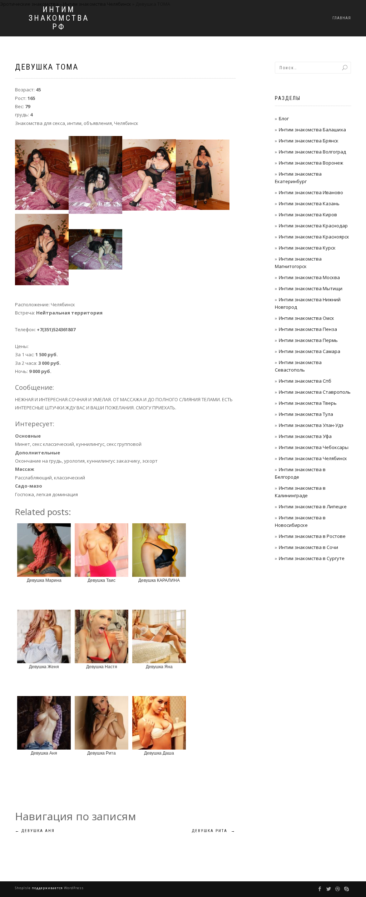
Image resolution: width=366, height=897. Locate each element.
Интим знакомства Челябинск (313, 458)
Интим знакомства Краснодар (313, 225)
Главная (341, 18)
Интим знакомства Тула (306, 414)
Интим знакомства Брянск (308, 140)
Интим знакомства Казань (309, 203)
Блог (284, 118)
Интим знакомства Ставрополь (315, 392)
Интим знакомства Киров (308, 214)
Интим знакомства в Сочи (308, 547)
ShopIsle (23, 888)
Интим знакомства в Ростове (312, 536)
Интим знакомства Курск (307, 248)
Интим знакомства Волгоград (312, 151)
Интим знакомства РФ (59, 18)
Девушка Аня (35, 830)
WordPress (73, 888)
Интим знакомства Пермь (308, 340)
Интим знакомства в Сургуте (312, 558)
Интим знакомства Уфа (305, 436)
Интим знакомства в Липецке (313, 506)
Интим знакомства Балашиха (312, 129)
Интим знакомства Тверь (308, 403)
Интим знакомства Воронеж (311, 163)
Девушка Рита (214, 830)
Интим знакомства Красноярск (314, 236)
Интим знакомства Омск (306, 318)
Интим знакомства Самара (309, 351)
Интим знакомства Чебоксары (313, 447)
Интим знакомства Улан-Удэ (311, 425)
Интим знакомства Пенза (308, 329)
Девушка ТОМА (46, 66)
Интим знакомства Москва (309, 277)
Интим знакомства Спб (305, 381)
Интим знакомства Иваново (311, 192)
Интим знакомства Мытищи (310, 288)
